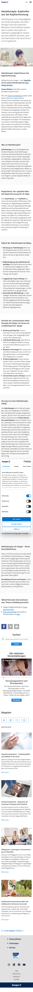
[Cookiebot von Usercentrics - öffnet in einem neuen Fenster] (23, 462)
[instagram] (8, 965)
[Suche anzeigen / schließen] (26, 2)
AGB (16, 971)
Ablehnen (16, 529)
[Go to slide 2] (5, 677)
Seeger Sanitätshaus (15, 95)
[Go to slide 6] (12, 677)
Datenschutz (16, 974)
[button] (3, 626)
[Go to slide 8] (16, 677)
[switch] (28, 501)
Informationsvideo (9, 611)
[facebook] (19, 965)
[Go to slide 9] (18, 677)
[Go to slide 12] (23, 677)
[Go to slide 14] (27, 677)
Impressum (16, 976)
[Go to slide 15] (29, 677)
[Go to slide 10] (20, 677)
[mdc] (16, 956)
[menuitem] (26, 2)
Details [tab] (16, 466)
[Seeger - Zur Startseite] (4, 2)
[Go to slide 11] (22, 677)
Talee (18, 614)
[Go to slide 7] (14, 677)
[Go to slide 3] (7, 677)
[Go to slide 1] (3, 677)
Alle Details (16, 700)
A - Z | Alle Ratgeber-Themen (11, 930)
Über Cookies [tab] (27, 466)
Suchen (16, 644)
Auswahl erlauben (16, 524)
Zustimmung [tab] (6, 466)
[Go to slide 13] (25, 677)
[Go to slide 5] (10, 677)
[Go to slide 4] (9, 677)
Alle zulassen (16, 519)
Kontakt (16, 979)
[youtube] (24, 965)
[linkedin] (13, 965)
